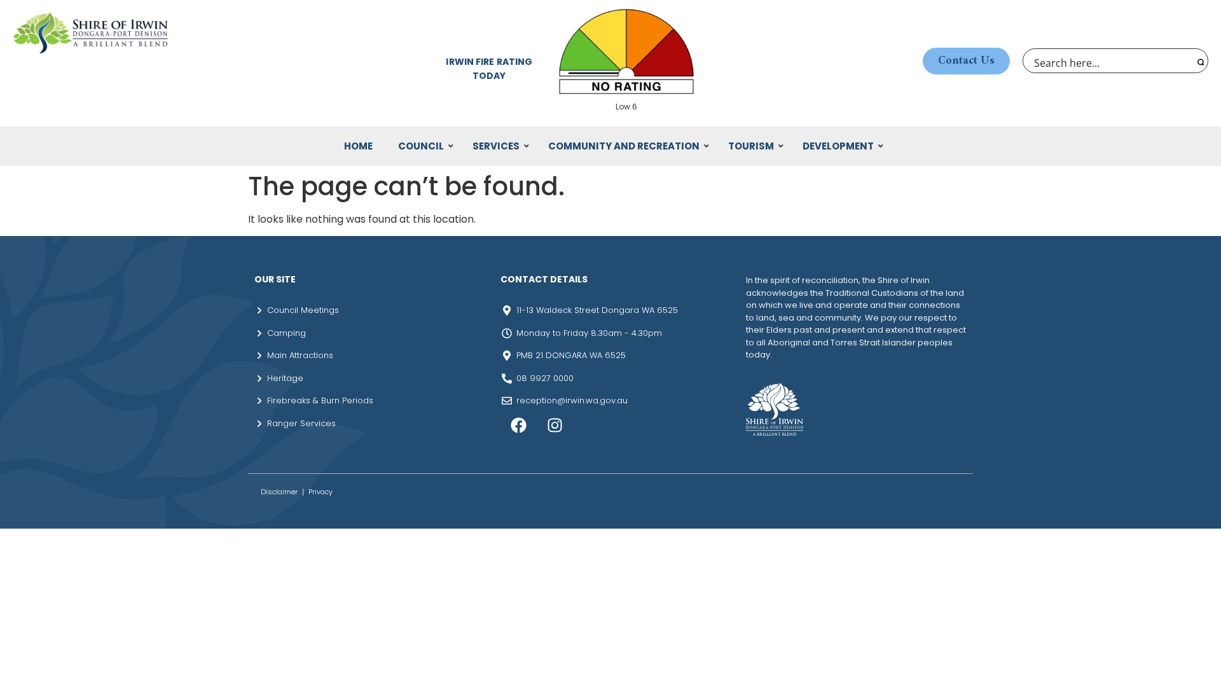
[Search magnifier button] (1199, 61)
